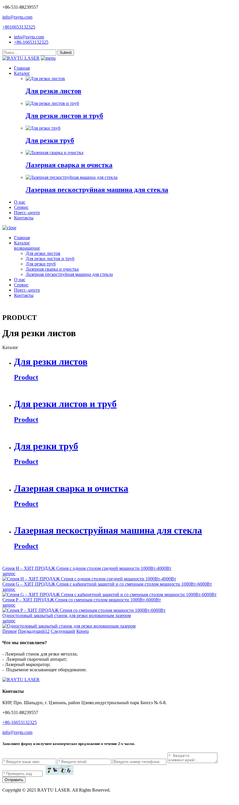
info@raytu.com (17, 17)
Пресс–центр (27, 212)
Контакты (24, 217)
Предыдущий (31, 631)
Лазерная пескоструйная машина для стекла (69, 274)
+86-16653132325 (31, 42)
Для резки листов (43, 253)
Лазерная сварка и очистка (52, 269)
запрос (8, 573)
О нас (19, 202)
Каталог (22, 73)
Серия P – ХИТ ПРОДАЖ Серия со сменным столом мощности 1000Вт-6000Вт (81, 599)
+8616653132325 (18, 26)
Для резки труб (41, 263)
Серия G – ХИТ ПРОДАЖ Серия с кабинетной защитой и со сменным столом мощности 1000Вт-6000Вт (107, 584)
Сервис (21, 207)
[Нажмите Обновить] (59, 770)
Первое (9, 631)
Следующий (63, 631)
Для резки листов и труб (50, 258)
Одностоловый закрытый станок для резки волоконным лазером (66, 615)
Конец (82, 631)
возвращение (27, 248)
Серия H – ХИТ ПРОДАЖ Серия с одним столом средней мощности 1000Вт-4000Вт (86, 568)
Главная (22, 68)
